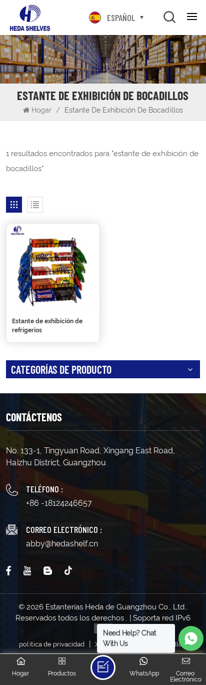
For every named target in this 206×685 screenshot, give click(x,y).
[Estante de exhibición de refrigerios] (53, 268)
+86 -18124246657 (59, 503)
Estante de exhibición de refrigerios (47, 326)
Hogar (43, 110)
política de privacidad (51, 644)
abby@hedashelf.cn (62, 543)
